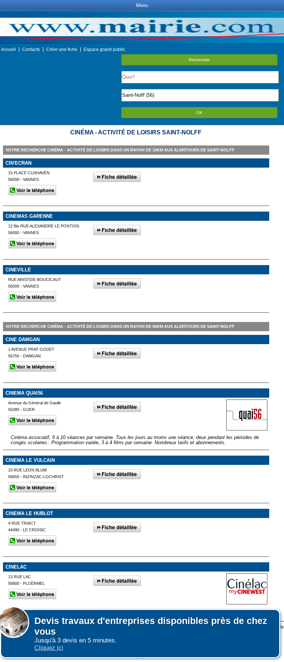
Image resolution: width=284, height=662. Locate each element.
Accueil (8, 49)
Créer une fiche (61, 49)
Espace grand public (104, 49)
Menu (142, 5)
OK (199, 112)
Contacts (31, 49)
